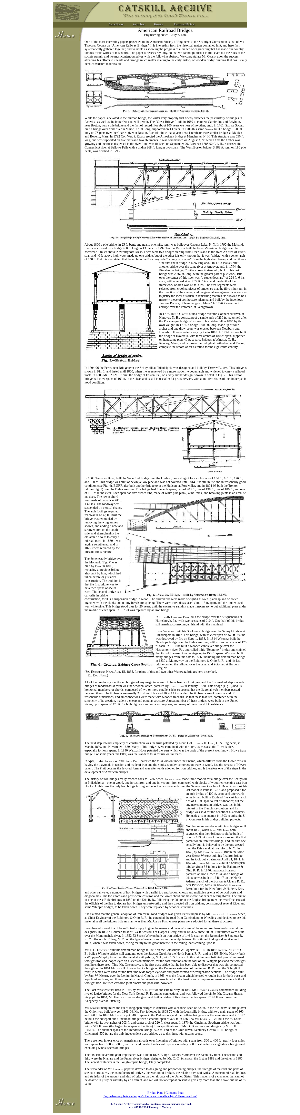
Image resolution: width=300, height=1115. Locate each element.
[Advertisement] (67, 102)
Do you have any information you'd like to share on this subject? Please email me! (150, 1096)
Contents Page (175, 1092)
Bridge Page (155, 1092)
